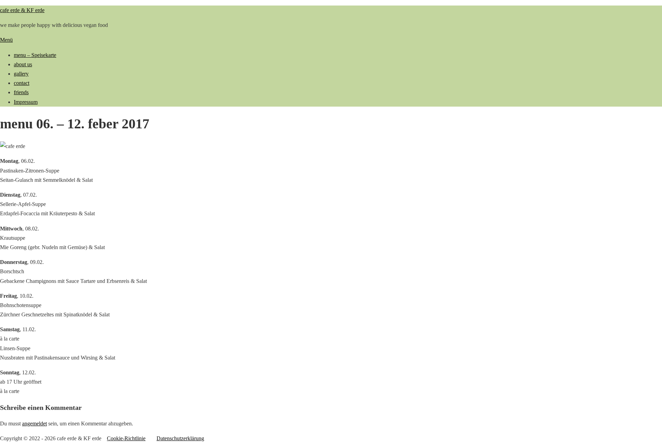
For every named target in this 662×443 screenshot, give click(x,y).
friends (21, 92)
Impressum (26, 102)
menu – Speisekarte (35, 55)
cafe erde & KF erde (22, 10)
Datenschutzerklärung (180, 438)
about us (23, 64)
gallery (21, 74)
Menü (6, 40)
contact (21, 83)
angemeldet (34, 423)
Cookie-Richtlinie (126, 438)
